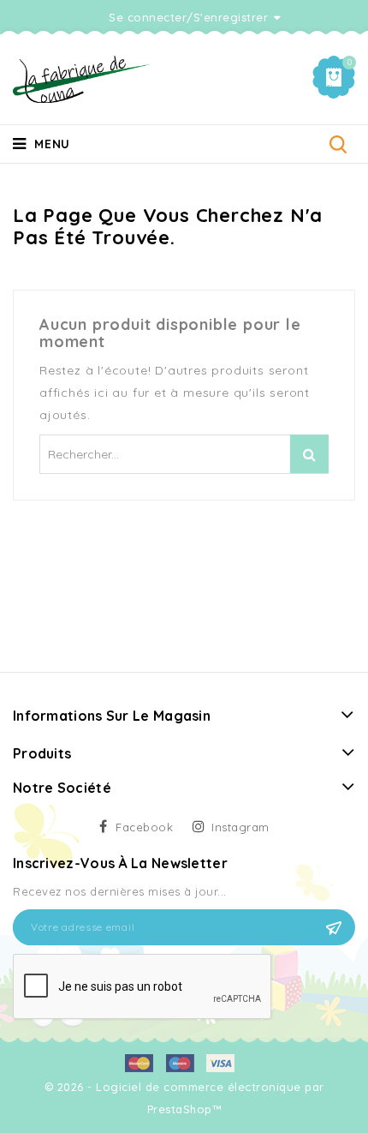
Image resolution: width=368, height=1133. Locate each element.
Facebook (144, 827)
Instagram (240, 827)
